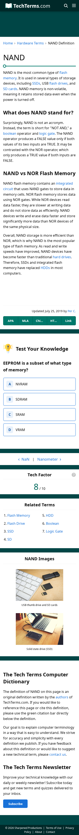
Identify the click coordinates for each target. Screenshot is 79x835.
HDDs (45, 267)
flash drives (58, 83)
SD (9, 539)
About (38, 832)
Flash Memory (18, 515)
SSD (10, 531)
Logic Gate (54, 531)
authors (62, 697)
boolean (9, 133)
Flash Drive (16, 523)
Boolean (52, 523)
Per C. (72, 311)
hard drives (62, 257)
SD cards (10, 89)
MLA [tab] (25, 321)
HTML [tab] (54, 321)
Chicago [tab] (41, 321)
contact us (57, 754)
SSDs (36, 83)
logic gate (47, 133)
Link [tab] (68, 321)
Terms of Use (54, 828)
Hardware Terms (30, 43)
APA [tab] (11, 321)
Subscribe (15, 804)
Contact (50, 832)
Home (8, 43)
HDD (50, 515)
